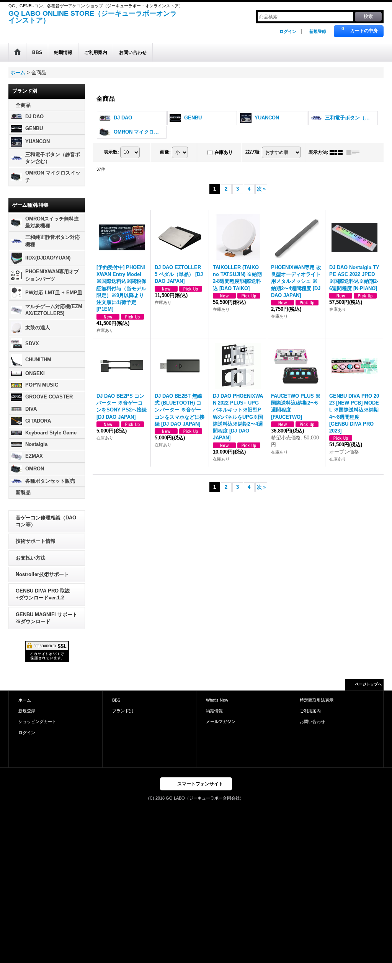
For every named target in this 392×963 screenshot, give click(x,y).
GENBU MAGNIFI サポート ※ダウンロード (46, 618)
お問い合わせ (312, 721)
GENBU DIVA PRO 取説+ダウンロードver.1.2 (43, 594)
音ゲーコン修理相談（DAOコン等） (46, 521)
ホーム (24, 700)
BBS (116, 700)
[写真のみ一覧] (338, 152)
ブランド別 (122, 710)
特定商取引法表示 (316, 700)
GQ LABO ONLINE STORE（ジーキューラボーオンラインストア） (92, 17)
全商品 (23, 105)
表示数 (111, 152)
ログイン (287, 31)
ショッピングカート (37, 721)
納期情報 (214, 710)
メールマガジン (220, 721)
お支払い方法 (31, 558)
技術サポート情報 (36, 541)
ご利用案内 (310, 710)
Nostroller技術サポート (42, 574)
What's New (217, 700)
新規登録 (317, 31)
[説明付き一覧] (354, 152)
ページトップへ (368, 684)
